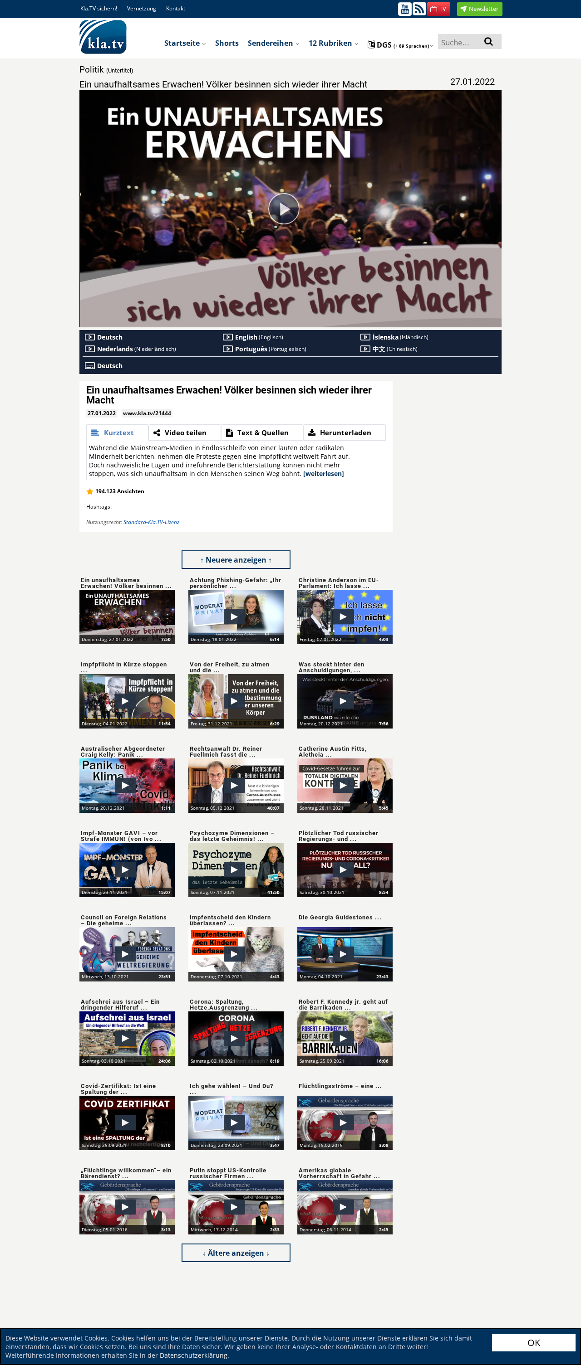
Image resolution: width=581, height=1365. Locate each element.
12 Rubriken (331, 43)
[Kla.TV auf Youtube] (405, 8)
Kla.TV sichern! (98, 8)
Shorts (227, 43)
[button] (438, 9)
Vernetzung (141, 8)
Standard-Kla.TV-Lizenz (151, 522)
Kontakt (175, 8)
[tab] (117, 432)
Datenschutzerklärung (193, 1355)
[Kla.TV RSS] (419, 8)
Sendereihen (271, 43)
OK (533, 1342)
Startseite (183, 43)
